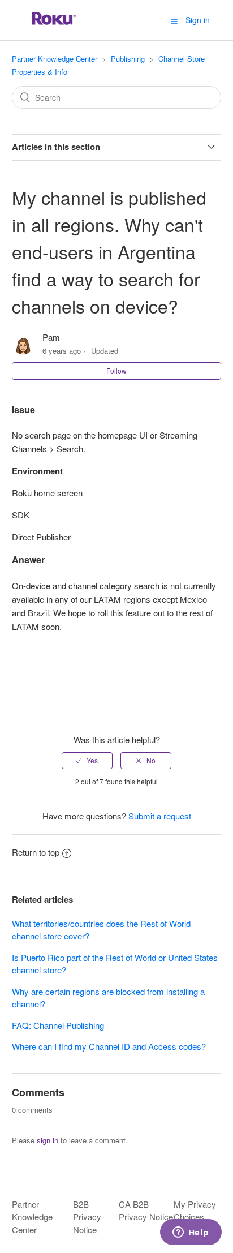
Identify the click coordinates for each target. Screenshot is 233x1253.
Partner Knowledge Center (54, 58)
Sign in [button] (197, 19)
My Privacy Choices (195, 1210)
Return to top (35, 852)
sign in (47, 1140)
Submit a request (159, 816)
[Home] (54, 25)
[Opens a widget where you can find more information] (190, 1233)
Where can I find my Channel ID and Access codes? (109, 1046)
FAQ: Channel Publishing (58, 1025)
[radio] (87, 760)
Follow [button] (116, 370)
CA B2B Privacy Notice (146, 1210)
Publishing (128, 58)
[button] (174, 20)
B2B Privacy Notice (87, 1216)
